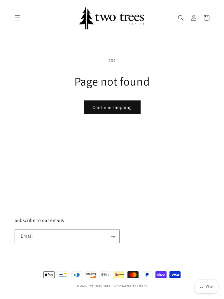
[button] (17, 17)
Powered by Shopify (133, 286)
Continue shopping (112, 107)
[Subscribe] (112, 236)
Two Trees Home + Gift (103, 286)
